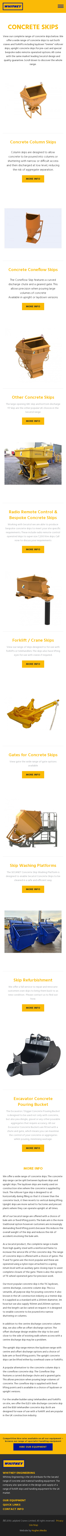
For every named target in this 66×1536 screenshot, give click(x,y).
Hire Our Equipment (33, 1447)
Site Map (33, 1525)
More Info (33, 179)
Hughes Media (39, 1531)
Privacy (59, 1521)
